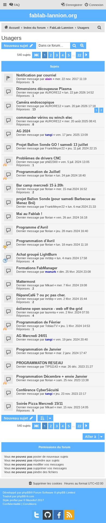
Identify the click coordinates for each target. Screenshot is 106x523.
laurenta (50, 312)
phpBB (26, 492)
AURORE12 (53, 92)
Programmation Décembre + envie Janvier (51, 376)
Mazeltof (31, 500)
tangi (48, 134)
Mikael (49, 285)
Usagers (11, 38)
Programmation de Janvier (38, 349)
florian (49, 175)
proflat (14, 500)
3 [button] (57, 55)
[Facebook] (58, 515)
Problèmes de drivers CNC (38, 158)
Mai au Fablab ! (29, 214)
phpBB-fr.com (25, 496)
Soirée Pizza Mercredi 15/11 (39, 404)
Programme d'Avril (32, 227)
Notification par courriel (36, 75)
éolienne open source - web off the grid (49, 309)
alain (48, 79)
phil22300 (51, 161)
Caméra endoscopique (35, 102)
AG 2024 (23, 131)
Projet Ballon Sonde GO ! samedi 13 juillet (52, 145)
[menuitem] (14, 5)
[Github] (47, 515)
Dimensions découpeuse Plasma (43, 89)
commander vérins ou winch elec (44, 117)
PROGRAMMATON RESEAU (39, 363)
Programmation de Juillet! (38, 172)
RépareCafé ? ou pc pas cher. (41, 295)
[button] (36, 55)
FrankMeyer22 (55, 148)
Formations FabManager (36, 268)
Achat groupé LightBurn (36, 254)
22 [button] (79, 55)
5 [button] (69, 55)
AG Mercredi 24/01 (31, 336)
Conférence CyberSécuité (37, 390)
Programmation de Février (38, 322)
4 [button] (63, 55)
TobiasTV (51, 326)
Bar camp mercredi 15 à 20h (39, 185)
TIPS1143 (51, 366)
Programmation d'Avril (35, 241)
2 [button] (51, 55)
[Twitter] (37, 515)
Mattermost (25, 282)
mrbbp (49, 258)
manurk (50, 271)
